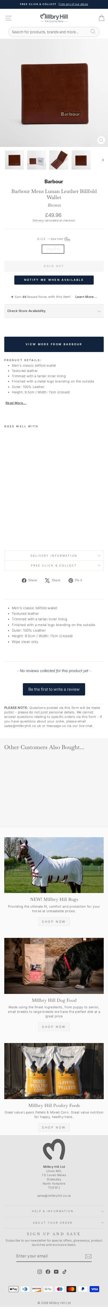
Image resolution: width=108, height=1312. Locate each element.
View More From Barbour (54, 344)
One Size (53, 249)
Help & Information (53, 1211)
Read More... (16, 403)
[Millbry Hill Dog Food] (54, 966)
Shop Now (54, 921)
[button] (54, 687)
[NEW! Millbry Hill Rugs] (54, 865)
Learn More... (84, 297)
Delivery (38, 220)
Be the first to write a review (54, 689)
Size (50, 238)
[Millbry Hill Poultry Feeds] (54, 1071)
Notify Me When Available (54, 280)
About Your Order (52, 1222)
